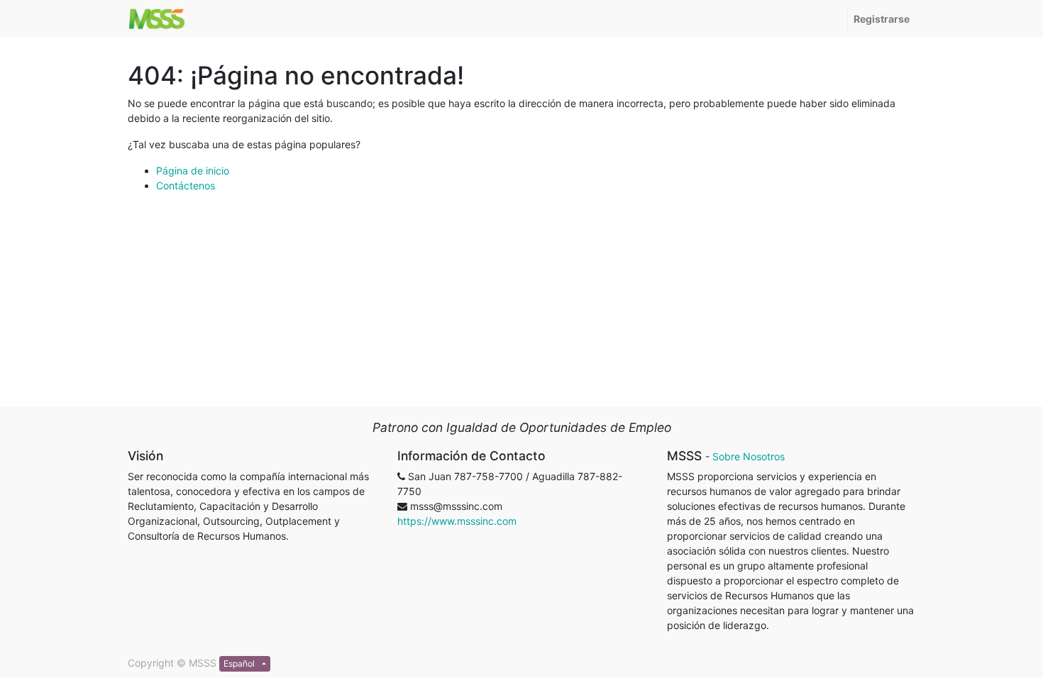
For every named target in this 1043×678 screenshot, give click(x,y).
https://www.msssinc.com (457, 521)
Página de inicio (192, 171)
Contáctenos (185, 185)
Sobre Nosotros (748, 456)
